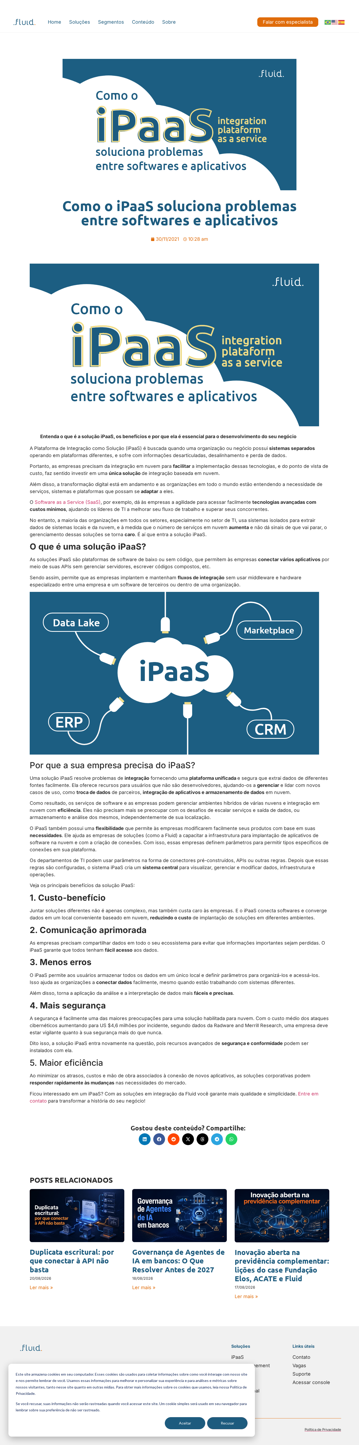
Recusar (227, 1423)
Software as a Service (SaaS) (68, 502)
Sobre (169, 22)
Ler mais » (41, 1287)
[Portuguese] (328, 22)
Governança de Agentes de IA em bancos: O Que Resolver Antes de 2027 (178, 1260)
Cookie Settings (20, 5)
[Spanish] (341, 22)
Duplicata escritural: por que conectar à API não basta (72, 1260)
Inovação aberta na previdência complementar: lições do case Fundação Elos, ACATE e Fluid (282, 1265)
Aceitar (185, 1423)
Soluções (79, 22)
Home (54, 22)
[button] (145, 1139)
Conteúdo (143, 22)
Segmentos (111, 22)
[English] (334, 22)
